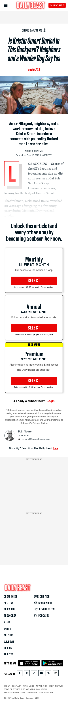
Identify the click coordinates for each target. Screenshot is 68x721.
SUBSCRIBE (57, 5)
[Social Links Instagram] (34, 674)
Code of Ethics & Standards (19, 689)
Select (34, 280)
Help (51, 686)
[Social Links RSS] (48, 674)
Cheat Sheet (10, 596)
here (55, 448)
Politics (8, 603)
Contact (17, 686)
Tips (25, 686)
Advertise (41, 686)
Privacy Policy (40, 423)
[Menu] (9, 5)
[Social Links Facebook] (19, 674)
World (7, 629)
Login (50, 401)
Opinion (8, 648)
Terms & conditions (15, 692)
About (7, 686)
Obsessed (9, 609)
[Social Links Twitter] (27, 674)
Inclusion (41, 689)
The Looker (10, 615)
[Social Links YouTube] (41, 674)
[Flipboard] (55, 674)
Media (7, 622)
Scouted (8, 654)
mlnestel (25, 436)
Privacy (59, 686)
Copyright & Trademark (40, 692)
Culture (8, 635)
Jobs (31, 686)
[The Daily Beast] (30, 6)
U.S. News (9, 641)
